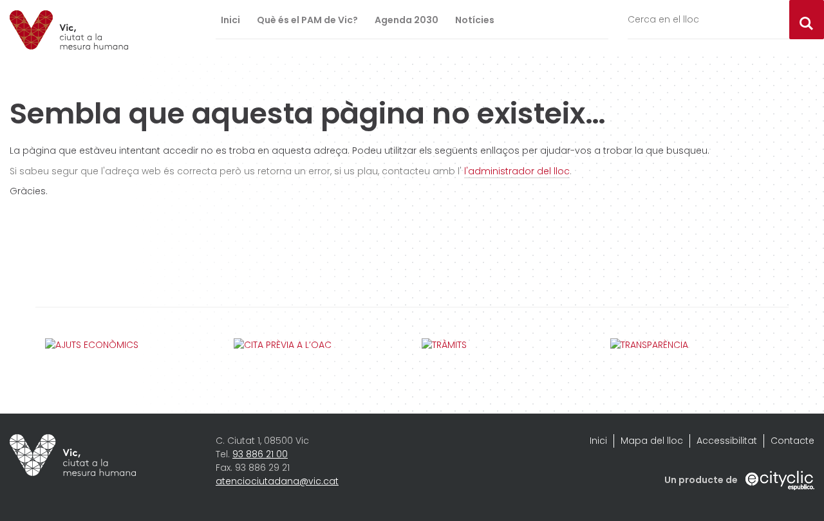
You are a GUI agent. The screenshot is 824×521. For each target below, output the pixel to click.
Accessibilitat (727, 440)
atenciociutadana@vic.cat (277, 481)
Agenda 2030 (406, 20)
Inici (230, 20)
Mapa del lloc (652, 440)
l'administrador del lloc (517, 171)
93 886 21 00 (260, 454)
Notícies (474, 20)
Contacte (792, 440)
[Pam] (69, 30)
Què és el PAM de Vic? (307, 20)
